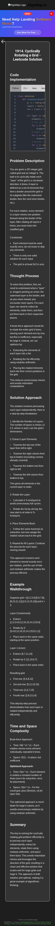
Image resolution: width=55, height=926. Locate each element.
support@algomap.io (27, 922)
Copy (40, 95)
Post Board (35, 924)
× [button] (51, 14)
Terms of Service (16, 924)
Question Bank (46, 924)
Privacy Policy (40, 922)
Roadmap (27, 924)
